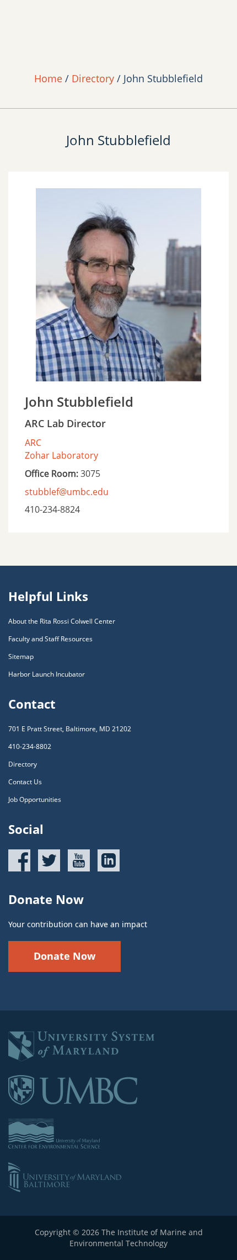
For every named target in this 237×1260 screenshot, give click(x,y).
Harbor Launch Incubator (46, 674)
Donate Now (64, 956)
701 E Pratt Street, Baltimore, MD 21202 (69, 728)
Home (48, 78)
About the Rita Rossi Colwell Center (61, 621)
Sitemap (21, 656)
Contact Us (25, 781)
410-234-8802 (29, 746)
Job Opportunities (34, 799)
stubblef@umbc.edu (67, 492)
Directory (93, 78)
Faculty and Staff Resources (50, 639)
